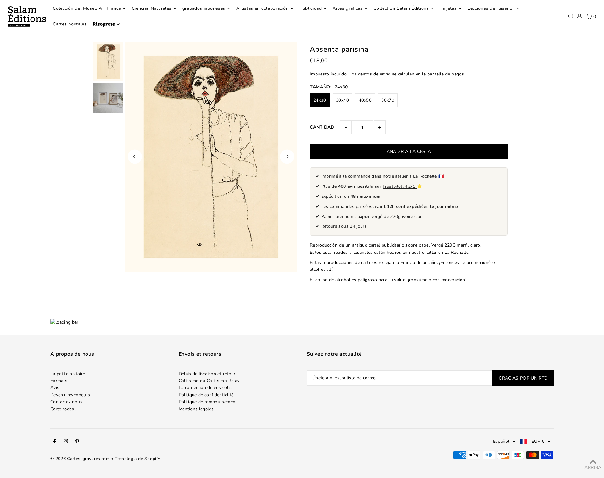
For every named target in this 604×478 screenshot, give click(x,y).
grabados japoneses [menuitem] (204, 8)
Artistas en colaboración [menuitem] (262, 8)
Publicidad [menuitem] (310, 8)
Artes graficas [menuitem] (348, 8)
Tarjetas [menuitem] (448, 8)
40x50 (365, 100)
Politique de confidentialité (206, 395)
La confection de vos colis (205, 388)
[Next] (287, 157)
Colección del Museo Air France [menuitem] (87, 8)
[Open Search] (571, 16)
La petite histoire (67, 374)
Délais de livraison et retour (207, 374)
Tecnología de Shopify (137, 459)
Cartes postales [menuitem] (70, 24)
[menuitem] (106, 24)
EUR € (537, 441)
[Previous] (135, 157)
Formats (58, 381)
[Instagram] (66, 442)
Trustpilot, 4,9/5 (400, 186)
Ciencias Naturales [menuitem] (152, 8)
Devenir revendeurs (70, 395)
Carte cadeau (63, 409)
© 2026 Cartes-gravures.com (80, 459)
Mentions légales (196, 409)
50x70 (387, 100)
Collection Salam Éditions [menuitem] (401, 8)
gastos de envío (374, 74)
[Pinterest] (77, 442)
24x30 (319, 100)
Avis (54, 388)
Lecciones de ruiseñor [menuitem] (490, 8)
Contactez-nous (66, 402)
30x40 (342, 100)
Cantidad (322, 127)
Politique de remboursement (208, 402)
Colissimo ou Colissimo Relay (209, 381)
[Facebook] (54, 442)
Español (501, 441)
